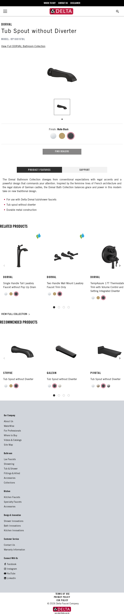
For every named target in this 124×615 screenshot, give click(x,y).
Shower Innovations (13, 521)
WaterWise (9, 426)
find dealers (62, 152)
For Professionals (12, 431)
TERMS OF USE (63, 594)
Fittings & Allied (12, 474)
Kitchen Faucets (12, 497)
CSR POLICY (62, 601)
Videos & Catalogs (12, 440)
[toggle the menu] (5, 11)
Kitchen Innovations (14, 531)
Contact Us (9, 545)
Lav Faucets (10, 459)
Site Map (8, 445)
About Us (8, 422)
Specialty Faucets (12, 502)
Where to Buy (10, 436)
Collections (9, 483)
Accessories (9, 478)
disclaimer (75, 3)
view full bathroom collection (23, 46)
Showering (9, 464)
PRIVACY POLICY (62, 597)
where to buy (50, 3)
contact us (63, 3)
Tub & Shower (11, 469)
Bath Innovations (12, 526)
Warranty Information (14, 550)
